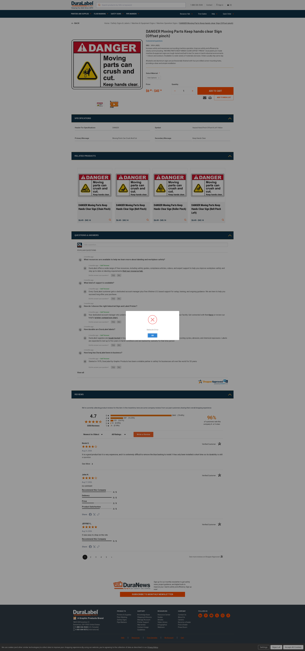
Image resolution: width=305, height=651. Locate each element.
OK (152, 335)
